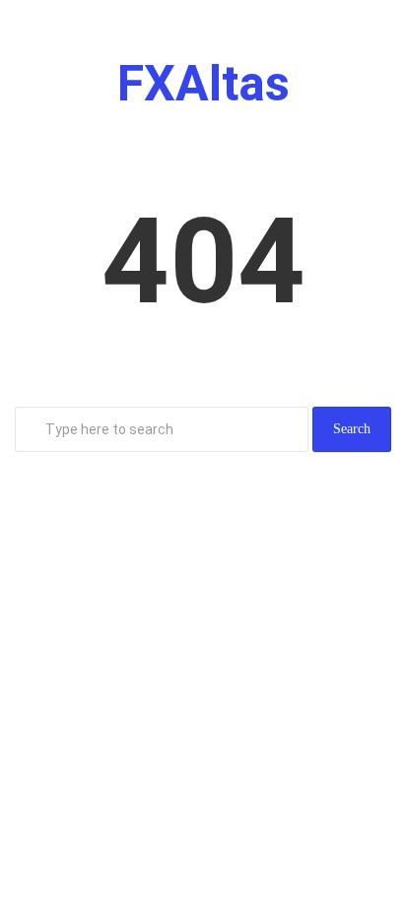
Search (352, 428)
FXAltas (203, 83)
